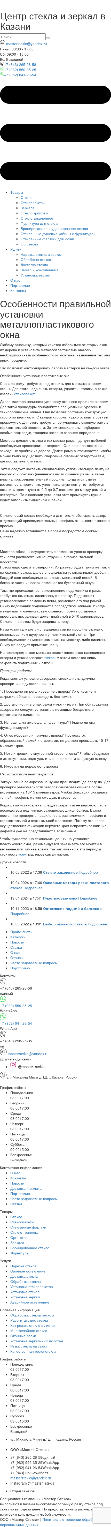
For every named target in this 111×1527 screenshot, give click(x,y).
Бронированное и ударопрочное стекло (54, 228)
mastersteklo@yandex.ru (26, 43)
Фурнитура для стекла (39, 223)
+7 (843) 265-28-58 (20, 64)
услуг (22, 854)
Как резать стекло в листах (33, 1325)
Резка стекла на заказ (28, 1346)
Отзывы (16, 957)
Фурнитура (19, 1252)
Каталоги (18, 936)
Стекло (27, 197)
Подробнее (88, 872)
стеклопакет (24, 393)
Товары (16, 192)
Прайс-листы (21, 931)
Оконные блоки (23, 1335)
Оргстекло (29, 243)
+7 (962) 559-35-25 (20, 69)
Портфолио (20, 285)
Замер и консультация (39, 269)
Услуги (15, 249)
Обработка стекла (36, 259)
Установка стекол (24, 1291)
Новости (17, 942)
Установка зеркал (35, 275)
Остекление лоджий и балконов (72, 908)
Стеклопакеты (32, 202)
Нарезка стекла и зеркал (41, 254)
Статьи (16, 947)
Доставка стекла (34, 264)
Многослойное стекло (28, 1330)
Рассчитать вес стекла (29, 1320)
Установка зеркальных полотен (36, 1340)
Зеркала (28, 207)
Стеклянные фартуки (28, 1227)
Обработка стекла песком (32, 1315)
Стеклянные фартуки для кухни (47, 238)
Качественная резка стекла (33, 1351)
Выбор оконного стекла (65, 923)
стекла (49, 657)
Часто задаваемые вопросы (34, 962)
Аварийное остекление (29, 1302)
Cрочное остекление (27, 1271)
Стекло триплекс (35, 212)
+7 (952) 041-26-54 (20, 74)
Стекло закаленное (37, 218)
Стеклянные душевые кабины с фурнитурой (58, 233)
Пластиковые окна (60, 898)
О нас (15, 280)
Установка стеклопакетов (31, 1286)
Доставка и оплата (26, 1188)
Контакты (18, 290)
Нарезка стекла (23, 1265)
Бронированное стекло (29, 1247)
